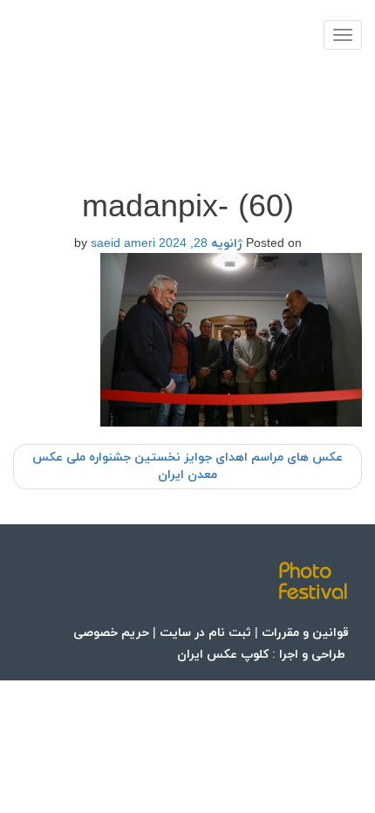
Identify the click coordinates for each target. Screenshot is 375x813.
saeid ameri (123, 244)
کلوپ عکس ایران (223, 654)
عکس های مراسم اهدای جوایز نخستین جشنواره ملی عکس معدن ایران (187, 466)
